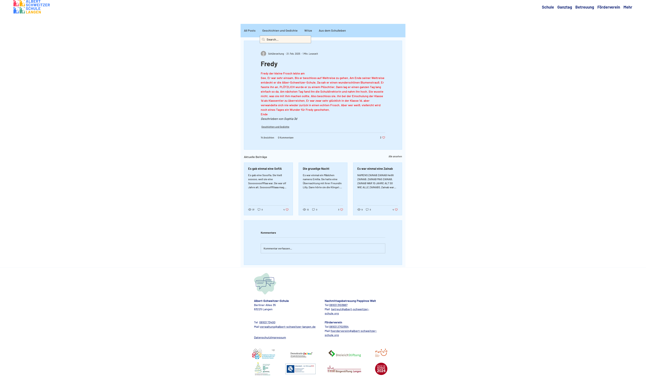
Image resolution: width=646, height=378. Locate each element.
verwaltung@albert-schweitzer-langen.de (288, 326)
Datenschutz (262, 337)
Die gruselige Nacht (316, 168)
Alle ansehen (395, 156)
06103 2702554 (339, 326)
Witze (308, 30)
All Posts (250, 30)
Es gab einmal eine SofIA (265, 168)
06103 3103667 (338, 305)
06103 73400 (267, 322)
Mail (257, 326)
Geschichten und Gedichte (280, 30)
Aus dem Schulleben (332, 30)
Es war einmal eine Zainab (375, 168)
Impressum (278, 337)
